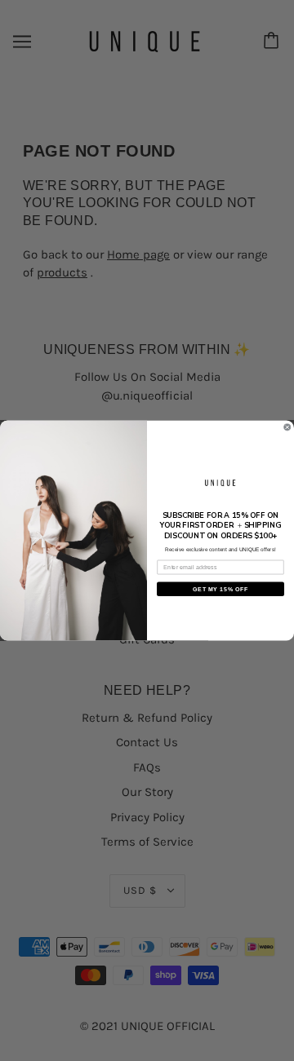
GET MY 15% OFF (220, 589)
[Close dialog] (287, 427)
